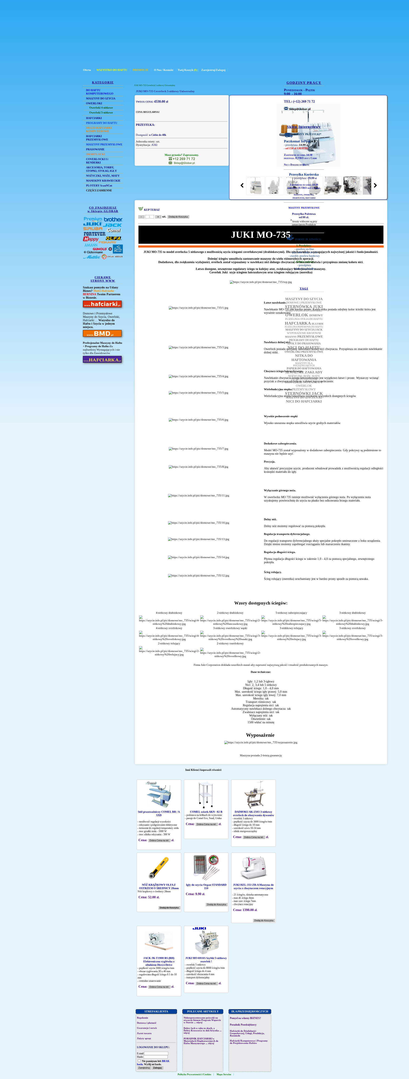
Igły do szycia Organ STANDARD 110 (206, 886)
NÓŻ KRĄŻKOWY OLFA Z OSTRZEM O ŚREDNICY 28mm (159, 886)
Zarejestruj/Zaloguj (213, 70)
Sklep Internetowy (304, 127)
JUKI (154, 144)
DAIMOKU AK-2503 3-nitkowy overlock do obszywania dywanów (253, 813)
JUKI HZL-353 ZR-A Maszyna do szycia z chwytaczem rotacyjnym (253, 886)
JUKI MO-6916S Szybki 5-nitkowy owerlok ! (206, 959)
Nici (286, 164)
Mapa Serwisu (224, 1074)
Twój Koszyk (185, 70)
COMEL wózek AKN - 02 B (206, 811)
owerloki (308, 194)
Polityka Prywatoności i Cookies (194, 1074)
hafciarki (310, 197)
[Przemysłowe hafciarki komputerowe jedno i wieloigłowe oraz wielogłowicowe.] (102, 362)
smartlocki (298, 197)
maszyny (298, 194)
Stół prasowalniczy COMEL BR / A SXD (159, 813)
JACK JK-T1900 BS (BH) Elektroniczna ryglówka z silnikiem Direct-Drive (158, 961)
